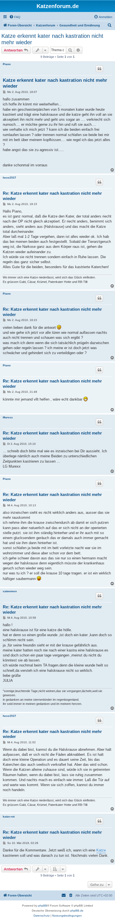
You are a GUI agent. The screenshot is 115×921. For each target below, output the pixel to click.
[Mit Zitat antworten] (99, 68)
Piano (7, 64)
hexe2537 (9, 177)
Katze (101, 850)
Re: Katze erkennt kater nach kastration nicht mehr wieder (52, 196)
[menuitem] (14, 17)
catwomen (10, 591)
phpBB (42, 905)
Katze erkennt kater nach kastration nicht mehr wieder (52, 39)
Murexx (8, 417)
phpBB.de (76, 910)
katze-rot (9, 816)
